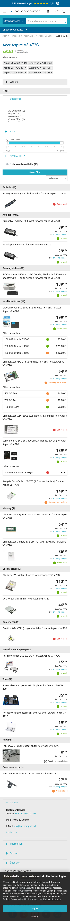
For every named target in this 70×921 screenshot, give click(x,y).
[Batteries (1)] (35, 116)
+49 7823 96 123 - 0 (25, 813)
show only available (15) (25, 164)
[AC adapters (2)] (35, 110)
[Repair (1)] (35, 113)
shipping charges (60, 234)
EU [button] (55, 11)
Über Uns (15, 862)
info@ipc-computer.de (25, 826)
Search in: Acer (12, 21)
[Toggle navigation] (5, 11)
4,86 (32, 3)
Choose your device (13, 29)
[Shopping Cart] (63, 11)
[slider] (7, 143)
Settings (35, 916)
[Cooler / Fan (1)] (35, 119)
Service (14, 853)
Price (12, 131)
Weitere (14, 82)
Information (16, 843)
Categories (15, 98)
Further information (52, 899)
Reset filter (35, 172)
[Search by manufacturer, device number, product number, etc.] (64, 21)
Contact (14, 802)
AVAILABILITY (17, 156)
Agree (35, 908)
